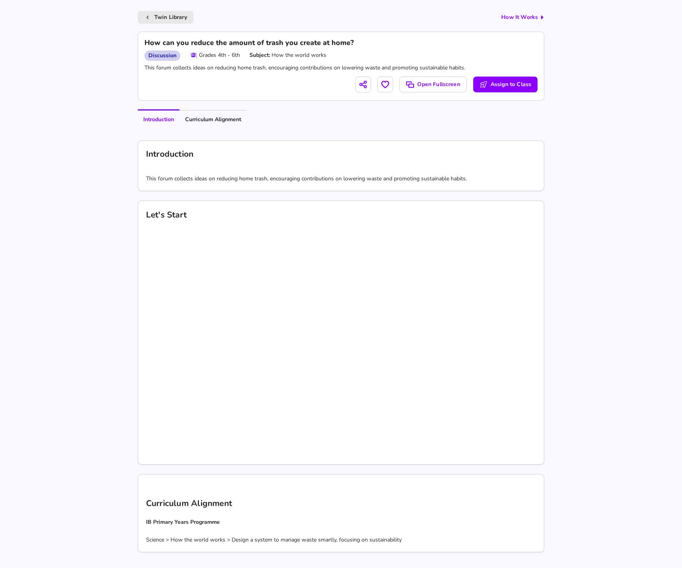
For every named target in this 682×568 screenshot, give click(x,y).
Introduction (158, 119)
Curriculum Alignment (213, 119)
